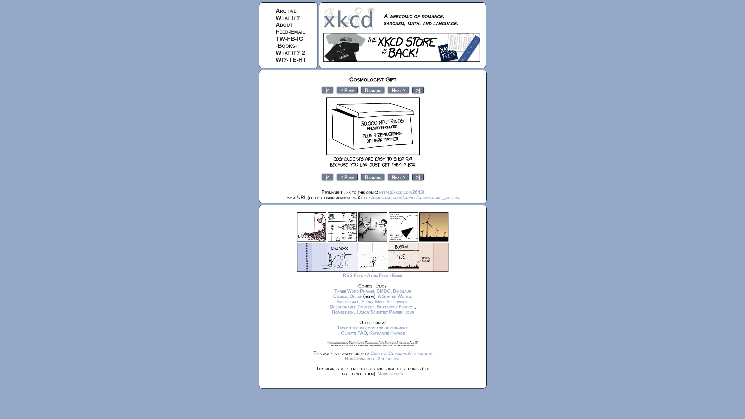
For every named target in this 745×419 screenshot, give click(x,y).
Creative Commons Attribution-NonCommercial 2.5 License (388, 356)
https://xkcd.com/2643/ (401, 192)
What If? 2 (290, 52)
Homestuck (343, 312)
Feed (282, 31)
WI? (281, 59)
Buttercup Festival (396, 306)
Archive (286, 10)
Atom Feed (377, 275)
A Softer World (394, 296)
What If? (288, 17)
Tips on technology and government (372, 327)
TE (293, 59)
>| (418, 90)
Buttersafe (347, 301)
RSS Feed (353, 275)
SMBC (384, 291)
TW (280, 38)
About (284, 24)
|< (327, 90)
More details (390, 373)
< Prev (347, 90)
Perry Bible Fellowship (384, 301)
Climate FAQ (354, 333)
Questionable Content (352, 306)
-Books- (286, 45)
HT (302, 59)
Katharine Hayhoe (387, 333)
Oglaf (356, 296)
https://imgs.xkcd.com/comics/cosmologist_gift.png (410, 197)
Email (297, 31)
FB (291, 38)
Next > (398, 90)
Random (373, 90)
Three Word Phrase (354, 291)
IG (300, 38)
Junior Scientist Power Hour (385, 312)
